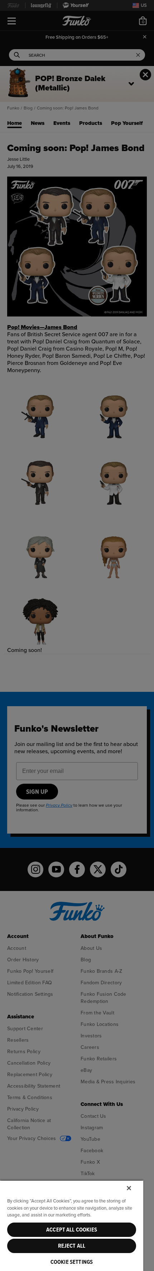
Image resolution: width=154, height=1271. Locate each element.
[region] (71, 1225)
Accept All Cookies (71, 1229)
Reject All (72, 1245)
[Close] (129, 1188)
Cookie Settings (71, 1262)
